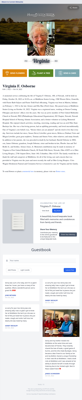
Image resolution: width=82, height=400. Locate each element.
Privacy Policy (35, 391)
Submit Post (70, 270)
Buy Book (57, 211)
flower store (60, 171)
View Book (45, 211)
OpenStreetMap (43, 394)
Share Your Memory (68, 234)
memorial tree (28, 171)
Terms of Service (47, 391)
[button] (61, 323)
